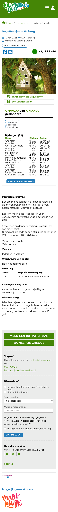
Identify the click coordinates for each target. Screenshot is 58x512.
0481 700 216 (10, 367)
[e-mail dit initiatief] (10, 52)
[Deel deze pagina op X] (13, 454)
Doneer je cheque (29, 343)
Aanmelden (13, 435)
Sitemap (8, 464)
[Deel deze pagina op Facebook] (7, 454)
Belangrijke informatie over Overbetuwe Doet (28, 388)
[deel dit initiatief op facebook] (4, 52)
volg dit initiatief (47, 51)
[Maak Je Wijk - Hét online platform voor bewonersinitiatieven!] (12, 500)
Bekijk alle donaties (21, 181)
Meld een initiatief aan (29, 336)
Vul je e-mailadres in (15, 407)
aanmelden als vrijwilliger (27, 96)
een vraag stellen (22, 101)
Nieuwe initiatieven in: (18, 392)
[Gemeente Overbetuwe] (7, 477)
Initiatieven (23, 23)
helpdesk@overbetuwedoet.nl (20, 370)
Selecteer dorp (11, 397)
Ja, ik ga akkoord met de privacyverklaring (29, 428)
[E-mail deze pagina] (19, 454)
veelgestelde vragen (40, 360)
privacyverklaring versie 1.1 (17, 424)
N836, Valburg (27, 37)
